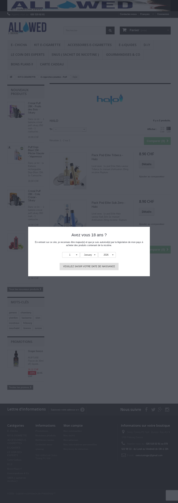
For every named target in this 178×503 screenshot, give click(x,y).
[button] (71, 255)
